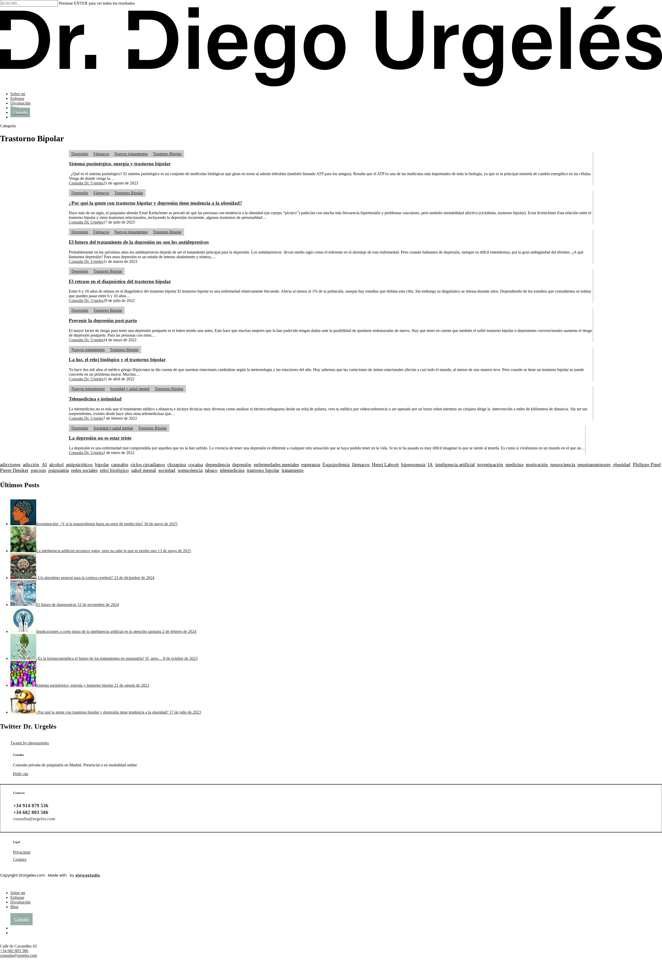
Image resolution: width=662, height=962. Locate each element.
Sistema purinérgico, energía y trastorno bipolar (120, 163)
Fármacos (101, 154)
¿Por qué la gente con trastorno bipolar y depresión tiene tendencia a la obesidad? (155, 203)
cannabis (119, 464)
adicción (31, 464)
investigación (490, 464)
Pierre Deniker (14, 470)
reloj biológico (114, 470)
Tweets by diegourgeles (29, 743)
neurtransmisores (594, 464)
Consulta (21, 919)
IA (430, 464)
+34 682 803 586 (14, 951)
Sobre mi (17, 893)
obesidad (621, 464)
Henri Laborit (385, 464)
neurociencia (562, 464)
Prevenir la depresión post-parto (103, 320)
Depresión (79, 154)
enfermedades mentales (276, 464)
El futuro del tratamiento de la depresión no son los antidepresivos (139, 242)
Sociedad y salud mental (129, 389)
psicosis (38, 470)
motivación (537, 464)
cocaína (195, 464)
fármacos (361, 464)
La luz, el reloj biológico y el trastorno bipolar (117, 359)
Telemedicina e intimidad (95, 399)
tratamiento (293, 470)
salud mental (143, 470)
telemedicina (232, 470)
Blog (14, 907)
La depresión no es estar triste (100, 438)
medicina (514, 464)
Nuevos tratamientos (131, 154)
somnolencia (190, 470)
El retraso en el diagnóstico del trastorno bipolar (120, 281)
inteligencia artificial (455, 464)
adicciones (10, 464)
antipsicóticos (79, 464)
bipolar (102, 464)
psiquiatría (58, 470)
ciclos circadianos (148, 464)
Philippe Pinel (647, 464)
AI (44, 464)
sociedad (166, 470)
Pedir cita (20, 774)
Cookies (19, 859)
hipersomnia (413, 464)
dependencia (217, 464)
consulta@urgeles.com (34, 818)
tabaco (211, 470)
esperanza (310, 464)
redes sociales (84, 470)
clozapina (176, 464)
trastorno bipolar (263, 470)
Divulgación (20, 902)
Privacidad (21, 852)
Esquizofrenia (336, 464)
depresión (241, 464)
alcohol (56, 464)
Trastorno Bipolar (167, 154)
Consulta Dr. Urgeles (86, 183)
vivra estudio (87, 875)
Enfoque (17, 897)
